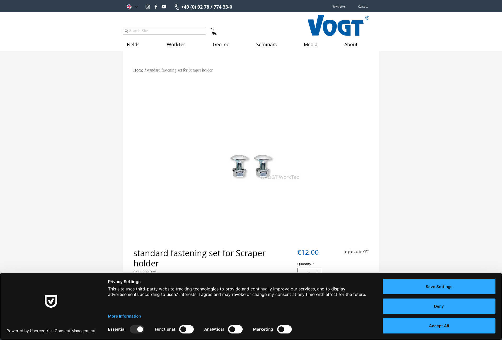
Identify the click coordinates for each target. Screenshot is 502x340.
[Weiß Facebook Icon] (156, 7)
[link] (214, 31)
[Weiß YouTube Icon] (164, 7)
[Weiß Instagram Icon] (148, 7)
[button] (339, 6)
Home (138, 70)
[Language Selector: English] (132, 6)
